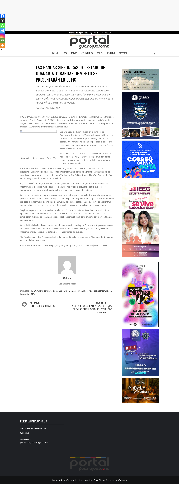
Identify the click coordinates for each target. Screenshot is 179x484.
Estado (74, 53)
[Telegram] (2, 30)
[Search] (154, 53)
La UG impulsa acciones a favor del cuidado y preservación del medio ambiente (88, 307)
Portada (55, 53)
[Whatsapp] (2, 25)
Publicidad (24, 433)
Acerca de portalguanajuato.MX (33, 428)
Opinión (100, 53)
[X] (2, 20)
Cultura (42, 108)
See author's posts (67, 283)
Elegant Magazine (106, 480)
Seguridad (111, 53)
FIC (31, 290)
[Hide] (1, 50)
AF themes (122, 480)
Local (65, 53)
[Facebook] (2, 16)
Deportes (123, 53)
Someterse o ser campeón (43, 304)
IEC (34, 290)
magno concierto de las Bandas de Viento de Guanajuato (63, 290)
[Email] (2, 40)
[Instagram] (2, 35)
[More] (2, 45)
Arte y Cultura (87, 53)
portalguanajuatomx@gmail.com (34, 442)
